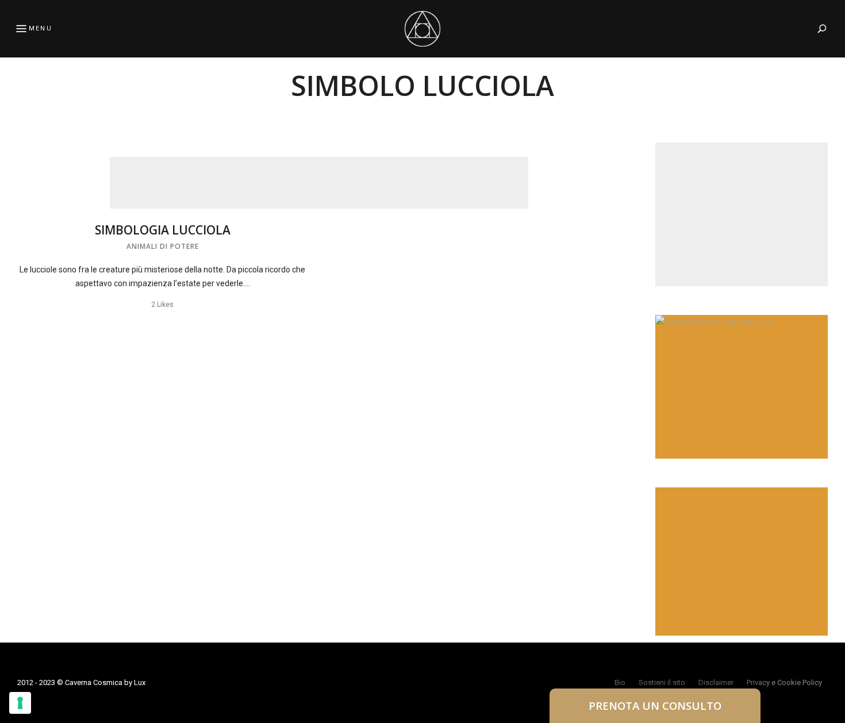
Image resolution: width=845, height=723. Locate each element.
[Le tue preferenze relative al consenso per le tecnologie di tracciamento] (20, 703)
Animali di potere (162, 246)
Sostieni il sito (662, 682)
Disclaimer (715, 682)
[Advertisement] (319, 183)
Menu (40, 28)
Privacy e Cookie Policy (784, 682)
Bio (619, 682)
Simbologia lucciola (163, 230)
